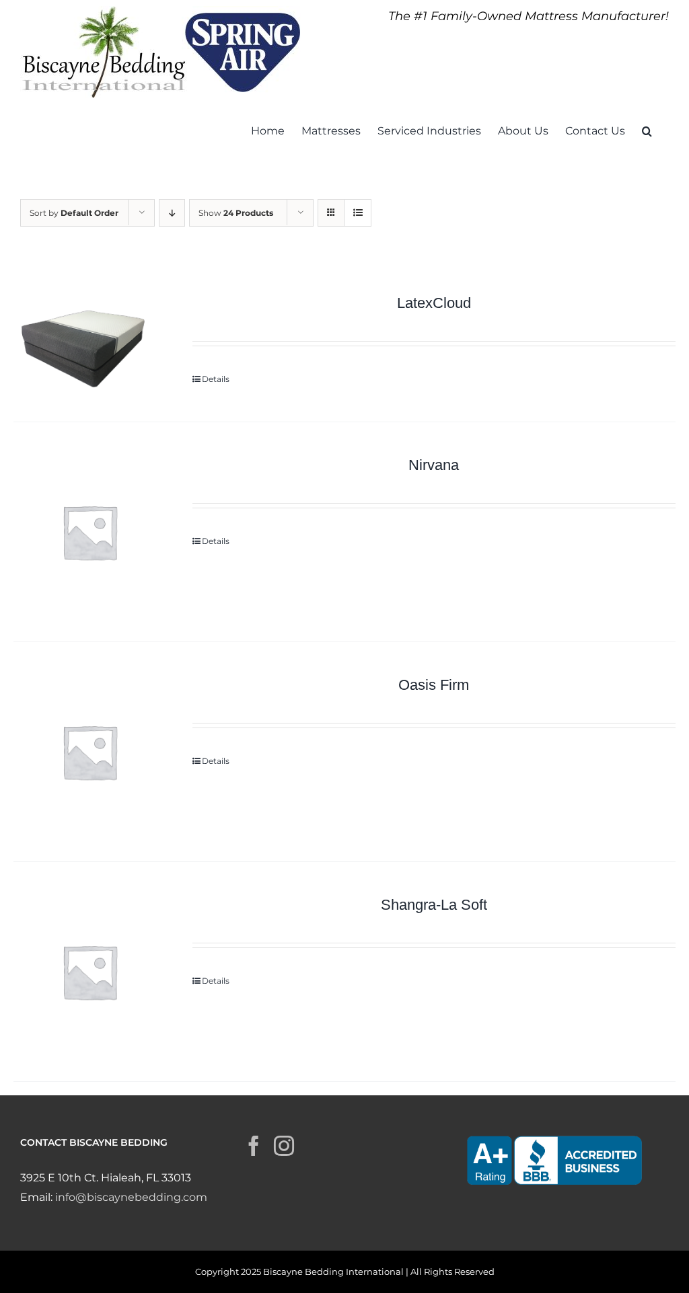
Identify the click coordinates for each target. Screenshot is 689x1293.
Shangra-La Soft (434, 904)
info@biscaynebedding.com (131, 1197)
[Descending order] (172, 213)
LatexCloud (434, 303)
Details (215, 379)
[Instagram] (284, 1146)
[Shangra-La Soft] (89, 972)
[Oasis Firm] (89, 752)
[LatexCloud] (89, 341)
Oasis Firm (433, 684)
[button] (647, 130)
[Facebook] (254, 1146)
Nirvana (433, 465)
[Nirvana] (89, 532)
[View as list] (357, 213)
